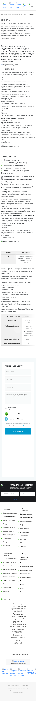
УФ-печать (23, 543)
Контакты (23, 584)
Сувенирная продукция (10, 513)
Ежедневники (7, 538)
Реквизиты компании (26, 566)
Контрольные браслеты (10, 566)
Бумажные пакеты (8, 584)
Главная (3, 11)
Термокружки (7, 587)
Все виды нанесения (26, 514)
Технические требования (24, 558)
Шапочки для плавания (10, 573)
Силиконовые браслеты (10, 558)
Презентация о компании (20, 654)
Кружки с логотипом (9, 580)
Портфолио (23, 581)
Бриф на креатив (25, 577)
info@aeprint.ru (18, 643)
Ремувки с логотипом (9, 569)
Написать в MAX (14, 414)
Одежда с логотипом (9, 516)
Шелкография (24, 532)
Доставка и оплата (26, 570)
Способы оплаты (25, 574)
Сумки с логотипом (8, 531)
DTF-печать (23, 539)
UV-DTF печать (24, 528)
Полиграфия (6, 545)
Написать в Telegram (16, 419)
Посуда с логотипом (9, 524)
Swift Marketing (23, 688)
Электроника (6, 542)
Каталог (11, 11)
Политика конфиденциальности (18, 690)
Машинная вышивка (26, 521)
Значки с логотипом (9, 577)
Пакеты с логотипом (9, 520)
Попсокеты (6, 591)
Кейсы (22, 588)
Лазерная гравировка (26, 517)
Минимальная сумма (26, 563)
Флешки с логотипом (9, 527)
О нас (22, 592)
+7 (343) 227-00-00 (18, 637)
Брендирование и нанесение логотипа (13, 14)
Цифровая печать (25, 525)
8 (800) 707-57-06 (18, 632)
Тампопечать (24, 536)
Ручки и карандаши (8, 535)
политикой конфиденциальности (14, 499)
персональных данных (21, 425)
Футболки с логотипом (9, 562)
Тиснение (23, 546)
